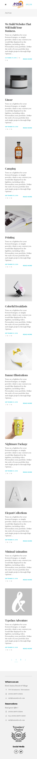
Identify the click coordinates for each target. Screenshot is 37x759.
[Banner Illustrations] (18, 356)
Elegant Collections (16, 513)
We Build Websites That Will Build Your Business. (18, 27)
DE (31, 4)
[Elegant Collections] (18, 494)
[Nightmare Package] (18, 425)
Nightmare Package (16, 444)
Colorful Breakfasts (16, 306)
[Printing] (18, 219)
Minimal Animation (16, 551)
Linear (8, 99)
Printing (10, 237)
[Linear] (18, 81)
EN (27, 4)
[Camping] (18, 150)
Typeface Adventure (16, 620)
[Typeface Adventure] (18, 602)
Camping (10, 168)
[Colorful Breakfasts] (18, 287)
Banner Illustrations (16, 375)
